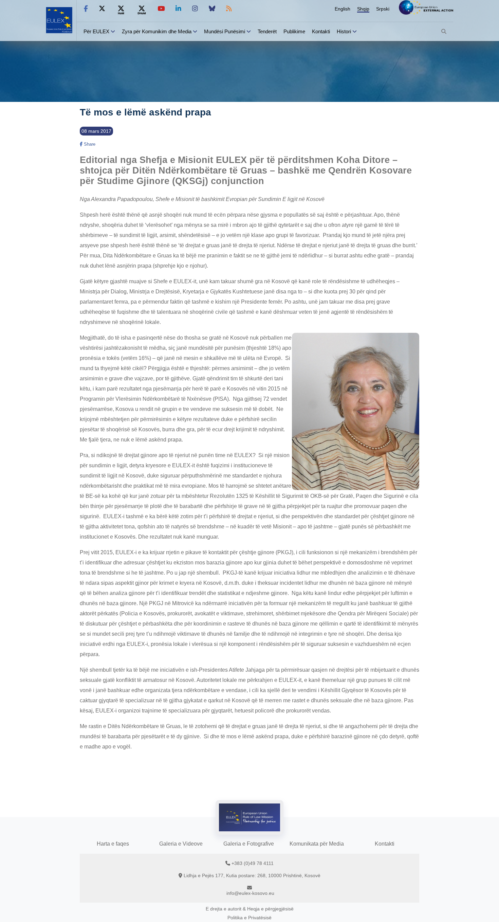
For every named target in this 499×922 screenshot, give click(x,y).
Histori (344, 31)
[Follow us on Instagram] (195, 8)
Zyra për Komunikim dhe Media (156, 31)
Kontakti (321, 31)
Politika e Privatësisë (249, 917)
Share (88, 144)
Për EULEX (96, 31)
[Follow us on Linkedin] (178, 8)
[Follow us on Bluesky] (212, 8)
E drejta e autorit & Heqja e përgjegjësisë (250, 908)
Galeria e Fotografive (248, 844)
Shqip (363, 9)
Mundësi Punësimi (224, 31)
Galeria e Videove (181, 844)
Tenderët (267, 31)
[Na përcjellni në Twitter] (102, 8)
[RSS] (229, 8)
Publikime (294, 31)
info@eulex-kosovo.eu (250, 893)
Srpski (382, 9)
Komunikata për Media (317, 844)
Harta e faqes (113, 844)
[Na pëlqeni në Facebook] (86, 8)
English (342, 9)
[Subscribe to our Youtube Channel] (161, 8)
